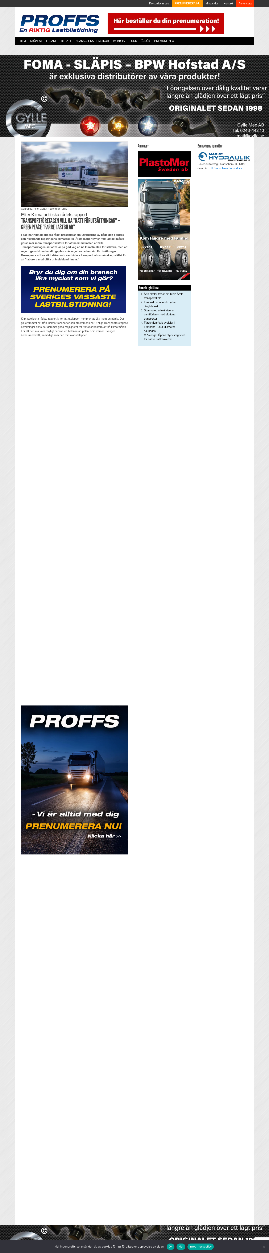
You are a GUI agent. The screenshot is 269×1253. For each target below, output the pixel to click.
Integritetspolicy (201, 1246)
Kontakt (228, 3)
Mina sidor (212, 3)
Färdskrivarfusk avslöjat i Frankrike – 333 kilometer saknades (159, 326)
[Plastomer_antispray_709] (164, 164)
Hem (23, 41)
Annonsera (245, 3)
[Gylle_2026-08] (134, 100)
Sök (147, 41)
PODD (133, 41)
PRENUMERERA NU (187, 3)
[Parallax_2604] (74, 780)
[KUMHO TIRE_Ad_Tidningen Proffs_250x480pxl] (164, 229)
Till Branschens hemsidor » (225, 168)
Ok (171, 1246)
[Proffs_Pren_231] (73, 289)
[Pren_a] (165, 23)
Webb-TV (119, 41)
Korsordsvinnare (159, 3)
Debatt (66, 41)
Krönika (36, 41)
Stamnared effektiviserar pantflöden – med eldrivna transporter (159, 314)
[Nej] (264, 1247)
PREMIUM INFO (164, 41)
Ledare (51, 41)
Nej (181, 1246)
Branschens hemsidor (92, 41)
